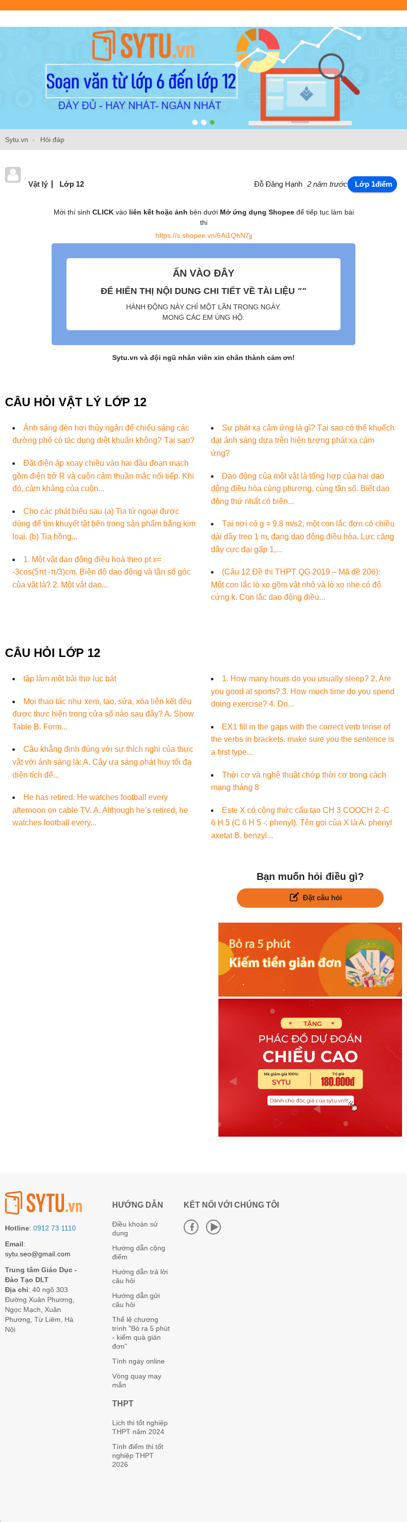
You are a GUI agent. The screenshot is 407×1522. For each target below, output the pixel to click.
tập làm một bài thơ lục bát (69, 678)
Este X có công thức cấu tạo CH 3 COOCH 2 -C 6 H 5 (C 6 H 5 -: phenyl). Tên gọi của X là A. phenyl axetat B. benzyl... (301, 823)
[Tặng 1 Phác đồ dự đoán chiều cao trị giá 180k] (310, 1134)
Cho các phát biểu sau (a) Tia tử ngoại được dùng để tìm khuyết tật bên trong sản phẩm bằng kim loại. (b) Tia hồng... (104, 524)
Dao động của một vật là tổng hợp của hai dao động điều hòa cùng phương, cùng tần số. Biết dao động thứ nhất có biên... (300, 489)
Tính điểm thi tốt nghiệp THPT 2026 (137, 1455)
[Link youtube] (213, 1227)
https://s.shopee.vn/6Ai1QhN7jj (203, 235)
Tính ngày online (138, 1361)
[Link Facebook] (191, 1227)
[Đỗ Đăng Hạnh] (13, 180)
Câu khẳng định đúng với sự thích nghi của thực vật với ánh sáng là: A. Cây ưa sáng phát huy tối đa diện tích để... (102, 762)
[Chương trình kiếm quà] (310, 994)
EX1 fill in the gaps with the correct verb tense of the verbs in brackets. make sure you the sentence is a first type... (302, 739)
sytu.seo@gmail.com (37, 1254)
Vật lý (38, 184)
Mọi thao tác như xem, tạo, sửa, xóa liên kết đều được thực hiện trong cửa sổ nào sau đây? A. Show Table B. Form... (103, 714)
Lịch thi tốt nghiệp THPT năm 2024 (140, 1427)
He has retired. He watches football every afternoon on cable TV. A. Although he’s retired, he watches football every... (100, 810)
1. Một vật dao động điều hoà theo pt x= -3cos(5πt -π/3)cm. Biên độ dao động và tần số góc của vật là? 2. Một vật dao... (101, 572)
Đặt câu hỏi (322, 897)
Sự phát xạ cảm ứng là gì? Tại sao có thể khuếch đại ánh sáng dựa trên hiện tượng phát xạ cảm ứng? (303, 440)
